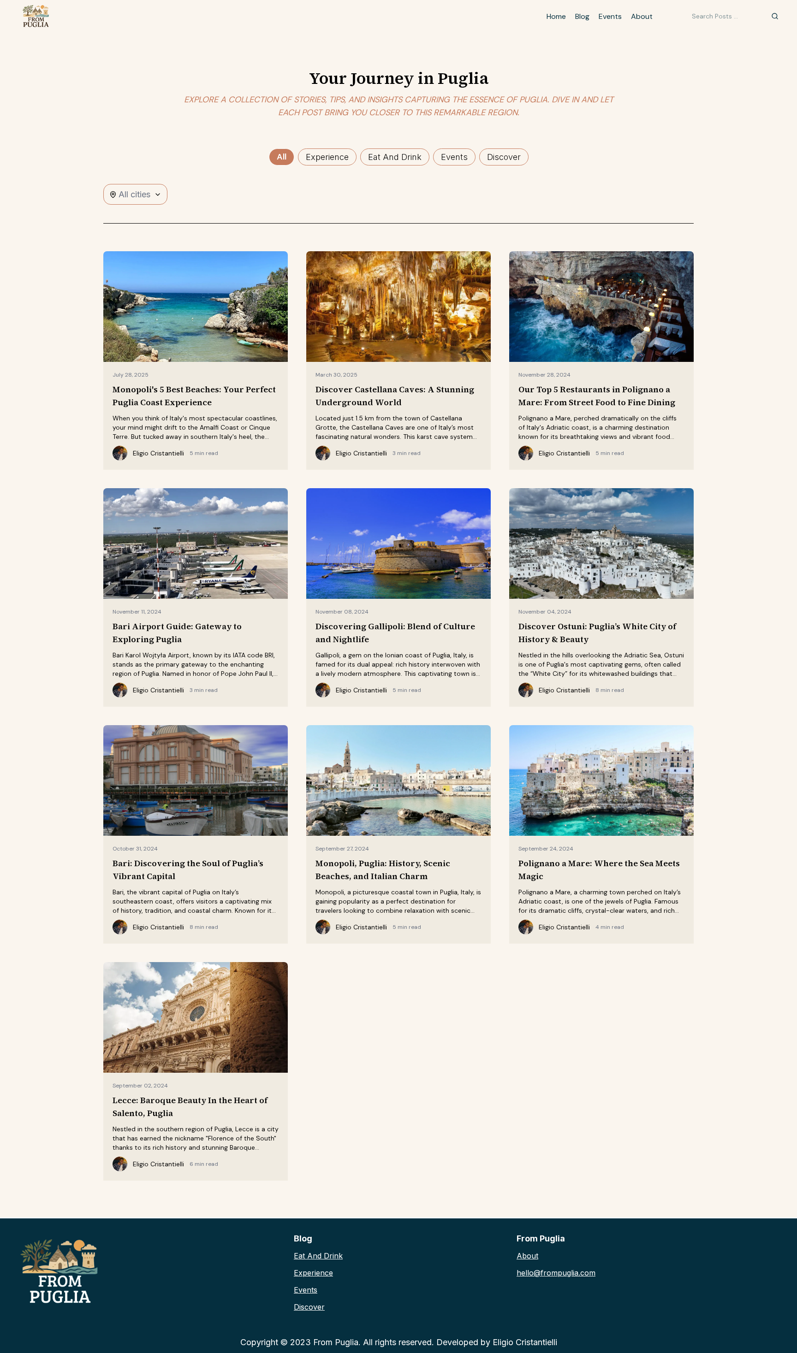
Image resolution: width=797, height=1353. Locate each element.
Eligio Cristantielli (525, 1342)
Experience (313, 1272)
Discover (309, 1307)
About (642, 16)
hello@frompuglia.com (556, 1272)
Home (556, 16)
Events (610, 16)
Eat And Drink (318, 1255)
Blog (582, 16)
